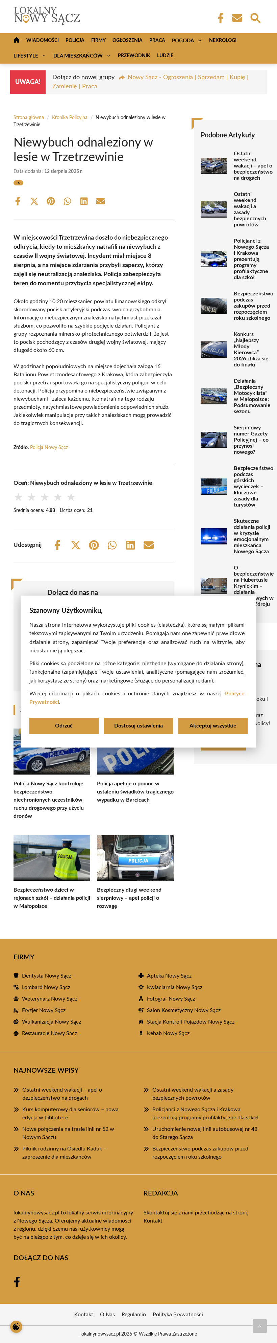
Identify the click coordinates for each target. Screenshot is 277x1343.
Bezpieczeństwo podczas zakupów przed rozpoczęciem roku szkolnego (253, 306)
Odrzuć (64, 726)
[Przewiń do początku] (260, 1326)
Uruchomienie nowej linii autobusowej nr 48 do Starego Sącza (204, 1133)
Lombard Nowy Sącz (46, 987)
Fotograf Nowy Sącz (171, 999)
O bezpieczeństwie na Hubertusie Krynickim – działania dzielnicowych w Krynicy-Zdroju (254, 586)
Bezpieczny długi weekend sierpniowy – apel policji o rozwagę (129, 898)
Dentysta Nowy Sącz (46, 976)
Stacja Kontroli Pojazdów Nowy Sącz (190, 1022)
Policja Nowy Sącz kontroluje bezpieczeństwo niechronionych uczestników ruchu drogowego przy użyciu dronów (49, 800)
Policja (75, 40)
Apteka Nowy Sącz (169, 976)
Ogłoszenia (127, 40)
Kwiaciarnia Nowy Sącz (174, 987)
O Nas (107, 1314)
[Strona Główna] (16, 40)
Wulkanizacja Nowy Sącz (51, 1022)
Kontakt (153, 1221)
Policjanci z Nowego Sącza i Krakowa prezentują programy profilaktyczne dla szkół (251, 259)
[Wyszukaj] (255, 17)
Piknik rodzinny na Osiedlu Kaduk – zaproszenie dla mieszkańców (64, 1153)
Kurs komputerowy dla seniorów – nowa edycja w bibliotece (70, 1113)
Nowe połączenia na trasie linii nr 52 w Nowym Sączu (68, 1133)
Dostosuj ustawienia (138, 726)
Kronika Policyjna (69, 117)
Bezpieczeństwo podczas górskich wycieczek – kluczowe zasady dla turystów (253, 487)
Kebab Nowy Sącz (168, 1033)
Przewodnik (134, 55)
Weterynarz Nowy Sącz (49, 999)
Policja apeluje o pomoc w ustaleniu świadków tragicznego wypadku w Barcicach (135, 792)
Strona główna (29, 117)
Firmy (98, 40)
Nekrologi (222, 40)
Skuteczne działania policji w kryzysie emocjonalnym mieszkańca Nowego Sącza (252, 536)
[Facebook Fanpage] (218, 17)
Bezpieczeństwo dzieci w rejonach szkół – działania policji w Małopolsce (52, 898)
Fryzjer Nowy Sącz (44, 1010)
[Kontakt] (236, 17)
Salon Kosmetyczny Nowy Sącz (184, 1010)
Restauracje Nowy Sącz (49, 1033)
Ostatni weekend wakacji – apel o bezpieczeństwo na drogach (253, 166)
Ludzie (165, 55)
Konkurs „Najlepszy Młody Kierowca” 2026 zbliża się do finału (251, 349)
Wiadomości (42, 40)
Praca (157, 40)
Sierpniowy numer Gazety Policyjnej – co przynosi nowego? (251, 440)
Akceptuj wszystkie (213, 726)
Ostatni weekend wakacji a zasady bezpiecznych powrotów (250, 209)
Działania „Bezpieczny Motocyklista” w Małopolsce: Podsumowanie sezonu (252, 396)
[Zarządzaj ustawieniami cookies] (16, 1327)
